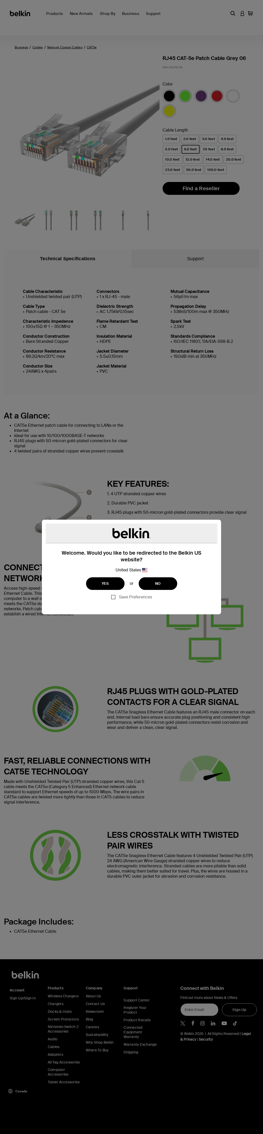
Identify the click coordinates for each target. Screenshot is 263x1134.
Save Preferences (135, 597)
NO (158, 583)
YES (105, 583)
